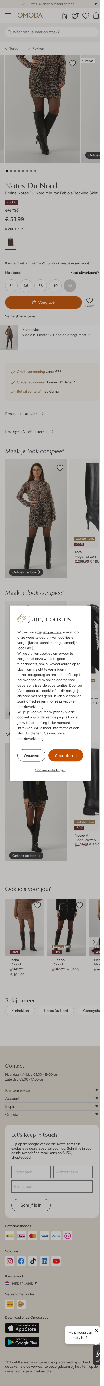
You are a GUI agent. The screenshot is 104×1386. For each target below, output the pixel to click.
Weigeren (31, 755)
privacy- (65, 701)
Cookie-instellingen (50, 770)
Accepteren (66, 755)
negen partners (49, 632)
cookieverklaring (30, 706)
